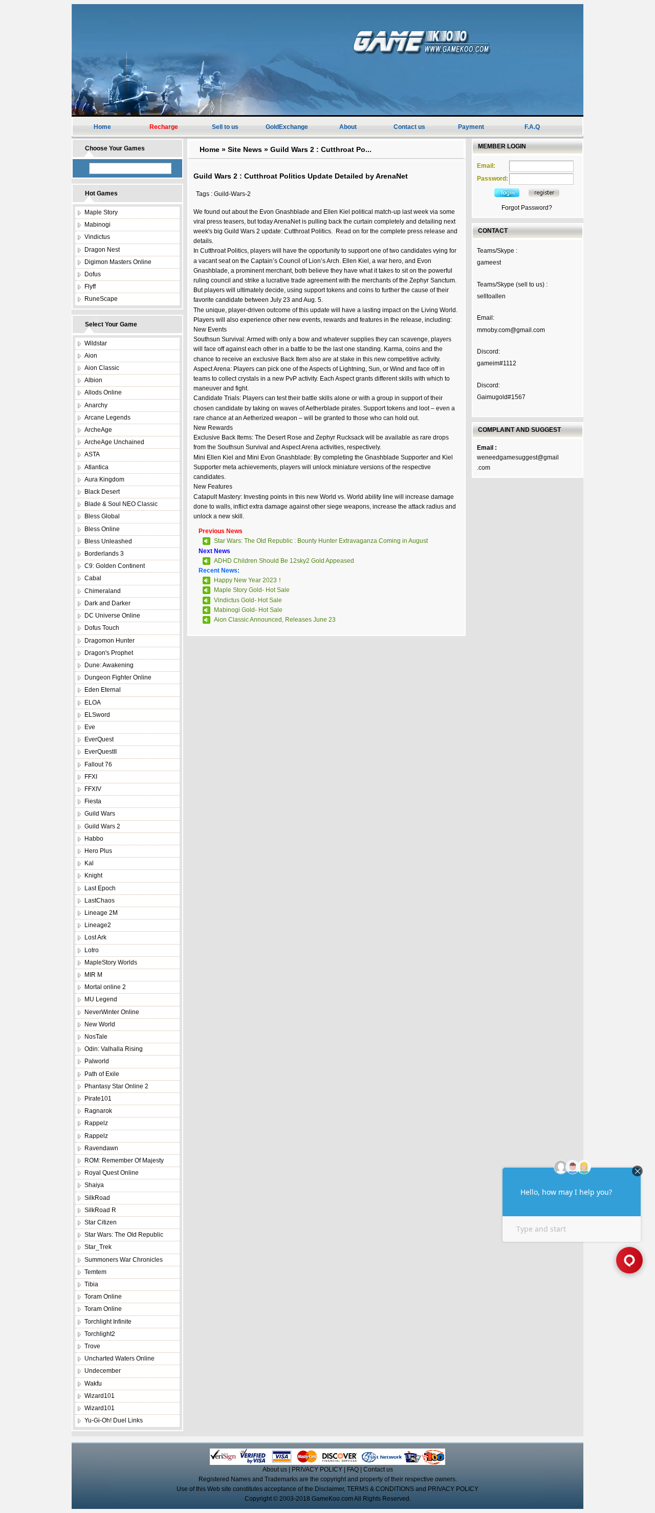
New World (99, 1024)
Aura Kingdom (104, 479)
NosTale (95, 1036)
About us (275, 1469)
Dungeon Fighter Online (117, 677)
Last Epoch (100, 888)
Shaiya (94, 1185)
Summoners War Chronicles (123, 1259)
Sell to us (225, 126)
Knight (93, 875)
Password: (492, 178)
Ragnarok (98, 1110)
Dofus (92, 274)
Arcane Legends (107, 417)
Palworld (96, 1061)
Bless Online (102, 529)
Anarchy (95, 405)
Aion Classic (101, 367)
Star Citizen (100, 1222)
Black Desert (102, 491)
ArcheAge (98, 429)
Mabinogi (97, 224)
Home (102, 126)
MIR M (93, 974)
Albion (93, 380)
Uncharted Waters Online (119, 1358)
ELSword (97, 714)
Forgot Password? (526, 207)
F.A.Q (532, 126)
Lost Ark (95, 937)
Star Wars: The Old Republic (123, 1234)
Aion (90, 355)
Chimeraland (102, 591)
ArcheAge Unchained (114, 442)
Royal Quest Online (111, 1172)
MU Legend (100, 999)
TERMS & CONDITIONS (380, 1489)
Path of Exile (101, 1074)
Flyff (90, 286)
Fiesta (92, 801)
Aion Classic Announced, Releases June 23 (275, 619)
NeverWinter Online (111, 1012)
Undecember (102, 1370)
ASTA (92, 454)
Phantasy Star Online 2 (116, 1086)
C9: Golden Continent (114, 565)
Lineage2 (97, 925)
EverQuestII (100, 751)
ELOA (92, 702)
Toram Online (103, 1296)
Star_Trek (98, 1247)
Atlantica (96, 467)
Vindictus (97, 236)
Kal (89, 863)
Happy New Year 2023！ (248, 580)
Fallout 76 (98, 764)
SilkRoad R (100, 1210)
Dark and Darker (107, 603)
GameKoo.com (332, 1498)
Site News (245, 149)
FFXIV (92, 789)
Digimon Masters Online (117, 262)
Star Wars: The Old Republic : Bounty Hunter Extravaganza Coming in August (321, 540)
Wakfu (93, 1383)
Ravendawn (101, 1148)
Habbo (93, 838)
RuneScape (101, 298)
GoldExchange (287, 126)
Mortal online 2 (105, 987)
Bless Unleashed (108, 541)
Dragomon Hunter (109, 640)
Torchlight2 (99, 1333)
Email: (486, 165)
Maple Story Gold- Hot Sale (252, 590)
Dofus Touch (101, 627)
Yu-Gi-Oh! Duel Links (113, 1420)
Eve (89, 727)
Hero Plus (98, 850)
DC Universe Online (112, 615)
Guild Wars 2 (102, 826)
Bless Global (102, 516)
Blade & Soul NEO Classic (121, 504)
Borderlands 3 (104, 553)
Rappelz (96, 1123)
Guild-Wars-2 (232, 194)
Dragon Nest (102, 249)
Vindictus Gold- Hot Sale (248, 600)
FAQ (353, 1469)
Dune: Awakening (109, 665)
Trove (92, 1346)
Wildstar (95, 343)
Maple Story (101, 212)
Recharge (163, 126)
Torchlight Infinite (108, 1321)
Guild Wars (99, 813)
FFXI (90, 776)
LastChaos (99, 900)
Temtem (95, 1272)
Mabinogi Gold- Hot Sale (248, 609)
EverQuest (99, 739)
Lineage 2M (101, 912)
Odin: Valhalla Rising (113, 1048)
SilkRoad (97, 1197)
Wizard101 (99, 1395)
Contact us (409, 126)
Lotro (91, 950)
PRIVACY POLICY (317, 1469)
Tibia (91, 1284)
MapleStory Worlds (110, 962)
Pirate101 (98, 1098)
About (348, 126)
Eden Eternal (102, 689)
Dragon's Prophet (108, 652)
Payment (471, 126)
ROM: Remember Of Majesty (124, 1160)
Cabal (92, 578)
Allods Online (103, 392)
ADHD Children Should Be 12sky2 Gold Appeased (284, 560)
